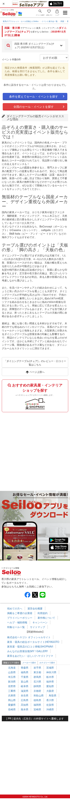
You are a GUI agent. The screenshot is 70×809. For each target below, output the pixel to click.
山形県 (12, 672)
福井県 (50, 681)
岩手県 (37, 667)
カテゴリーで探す (47, 662)
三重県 (12, 691)
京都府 (37, 691)
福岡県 (37, 704)
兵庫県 (12, 695)
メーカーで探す (29, 662)
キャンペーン (40, 622)
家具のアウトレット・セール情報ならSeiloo (21, 21)
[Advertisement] (35, 450)
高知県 (24, 704)
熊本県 (24, 709)
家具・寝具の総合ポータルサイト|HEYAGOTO (33, 642)
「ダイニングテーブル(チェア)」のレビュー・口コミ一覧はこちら (35, 362)
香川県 (50, 700)
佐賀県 (50, 704)
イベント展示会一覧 (49, 21)
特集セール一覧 (16, 627)
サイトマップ (37, 627)
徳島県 (37, 700)
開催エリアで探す (11, 662)
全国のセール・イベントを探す (33, 107)
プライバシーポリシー (19, 617)
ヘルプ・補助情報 (17, 622)
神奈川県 (51, 672)
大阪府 (50, 691)
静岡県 (37, 686)
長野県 (12, 686)
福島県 (24, 672)
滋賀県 (24, 691)
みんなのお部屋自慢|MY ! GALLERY (27, 651)
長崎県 (12, 709)
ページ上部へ (37, 372)
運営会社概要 (35, 608)
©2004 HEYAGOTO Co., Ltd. (35, 796)
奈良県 (24, 695)
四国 (62, 21)
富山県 (24, 681)
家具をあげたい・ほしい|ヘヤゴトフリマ (30, 655)
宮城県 (50, 667)
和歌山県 (39, 695)
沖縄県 (50, 709)
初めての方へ (14, 608)
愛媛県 (12, 704)
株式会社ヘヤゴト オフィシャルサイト (29, 637)
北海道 (12, 667)
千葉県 (24, 677)
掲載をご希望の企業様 (19, 613)
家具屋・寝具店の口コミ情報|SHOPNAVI (30, 646)
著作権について (46, 617)
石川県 (37, 681)
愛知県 (50, 686)
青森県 (24, 667)
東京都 (37, 672)
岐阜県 (24, 686)
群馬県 (37, 677)
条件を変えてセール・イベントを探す (33, 96)
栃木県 (50, 677)
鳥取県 (52, 695)
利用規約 (43, 613)
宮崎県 (37, 709)
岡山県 (12, 700)
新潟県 (12, 681)
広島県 (24, 700)
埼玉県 (12, 677)
